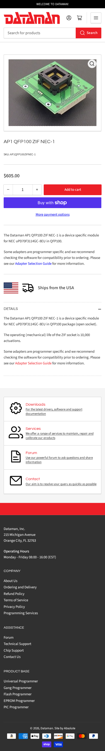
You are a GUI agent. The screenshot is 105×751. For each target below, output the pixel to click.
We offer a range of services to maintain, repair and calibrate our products (60, 435)
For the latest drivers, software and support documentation (54, 411)
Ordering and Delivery (20, 587)
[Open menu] (96, 17)
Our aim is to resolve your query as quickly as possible (61, 484)
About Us (10, 580)
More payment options (53, 214)
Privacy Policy (14, 606)
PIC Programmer (16, 707)
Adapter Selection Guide (33, 263)
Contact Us (12, 656)
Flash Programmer (18, 694)
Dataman (47, 728)
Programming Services (21, 613)
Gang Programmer (18, 687)
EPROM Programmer (19, 700)
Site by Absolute (64, 728)
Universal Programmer (21, 681)
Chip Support (14, 650)
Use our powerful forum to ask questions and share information (59, 459)
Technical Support (17, 643)
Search (92, 32)
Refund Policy (14, 593)
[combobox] (52, 33)
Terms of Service (16, 600)
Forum (8, 637)
